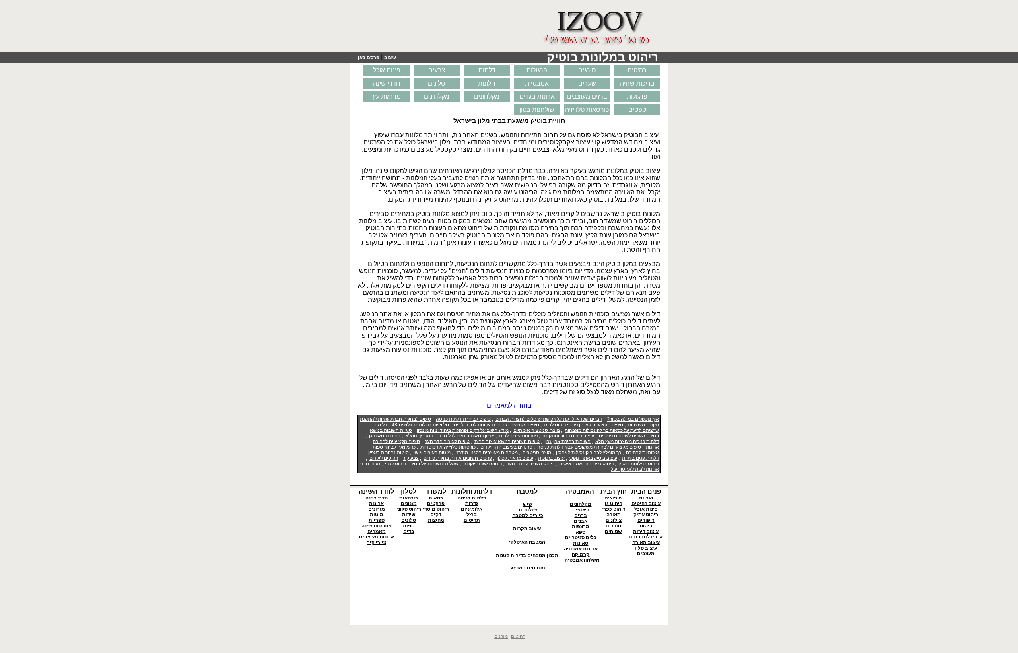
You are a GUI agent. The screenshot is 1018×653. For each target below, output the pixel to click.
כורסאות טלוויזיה (587, 109)
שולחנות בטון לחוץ (536, 110)
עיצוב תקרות (527, 528)
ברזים (580, 515)
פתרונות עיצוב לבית (518, 436)
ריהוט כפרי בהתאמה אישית (586, 463)
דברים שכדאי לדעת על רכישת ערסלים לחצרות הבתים (548, 419)
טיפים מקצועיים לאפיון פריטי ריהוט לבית (583, 425)
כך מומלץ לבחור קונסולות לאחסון (588, 452)
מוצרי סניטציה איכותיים (536, 430)
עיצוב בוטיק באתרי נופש (593, 458)
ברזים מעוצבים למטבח (587, 97)
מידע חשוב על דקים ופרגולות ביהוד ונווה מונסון (463, 430)
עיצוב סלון (646, 548)
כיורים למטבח (527, 515)
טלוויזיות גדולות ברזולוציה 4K (420, 425)
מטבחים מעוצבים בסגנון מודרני (486, 452)
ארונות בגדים (537, 96)
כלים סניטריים (580, 537)
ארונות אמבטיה (581, 549)
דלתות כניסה (472, 498)
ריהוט (646, 526)
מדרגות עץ (387, 96)
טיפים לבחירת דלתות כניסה (463, 419)
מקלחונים (436, 96)
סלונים (436, 83)
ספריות (377, 520)
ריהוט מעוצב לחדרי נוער (530, 463)
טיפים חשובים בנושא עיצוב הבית (507, 441)
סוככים (613, 526)
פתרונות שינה (376, 526)
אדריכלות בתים (646, 537)
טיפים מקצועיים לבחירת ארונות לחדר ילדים (496, 425)
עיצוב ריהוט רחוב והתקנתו (568, 436)
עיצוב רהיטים (646, 503)
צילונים (614, 520)
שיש (527, 504)
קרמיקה (580, 554)
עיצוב (390, 57)
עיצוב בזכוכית (551, 458)
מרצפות (580, 526)
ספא (580, 532)
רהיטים (637, 70)
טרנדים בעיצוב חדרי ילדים (506, 447)
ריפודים (646, 520)
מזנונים (409, 503)
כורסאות (408, 498)
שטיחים (613, 531)
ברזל (471, 514)
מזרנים (501, 636)
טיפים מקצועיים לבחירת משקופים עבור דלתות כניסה (589, 447)
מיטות (376, 514)
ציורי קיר (376, 542)
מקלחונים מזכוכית (486, 97)
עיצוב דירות (646, 531)
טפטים (637, 109)
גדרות (471, 503)
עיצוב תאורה (646, 542)
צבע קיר (411, 458)
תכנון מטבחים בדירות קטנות (527, 555)
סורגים (587, 70)
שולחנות (528, 510)
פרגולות (536, 70)
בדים (408, 531)
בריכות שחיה (637, 83)
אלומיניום (471, 509)
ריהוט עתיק (645, 514)
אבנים (580, 521)
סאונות (580, 543)
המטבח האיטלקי (527, 542)
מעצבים (646, 553)
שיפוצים (613, 498)
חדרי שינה (386, 83)
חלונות (486, 83)
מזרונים (376, 509)
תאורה (613, 514)
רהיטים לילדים (383, 458)
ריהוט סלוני (408, 509)
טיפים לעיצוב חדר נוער (447, 441)
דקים (435, 514)
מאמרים (376, 531)
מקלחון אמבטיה (582, 560)
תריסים (472, 520)
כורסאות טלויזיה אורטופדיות (448, 447)
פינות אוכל (386, 70)
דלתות (486, 70)
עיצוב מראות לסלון (515, 458)
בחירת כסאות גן (384, 436)
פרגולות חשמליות (637, 97)
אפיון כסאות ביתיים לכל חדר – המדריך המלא (449, 436)
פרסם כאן (368, 57)
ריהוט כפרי (614, 509)
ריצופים (580, 510)
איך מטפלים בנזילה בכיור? (633, 419)
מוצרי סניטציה (537, 452)
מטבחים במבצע (527, 568)
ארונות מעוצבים (376, 537)
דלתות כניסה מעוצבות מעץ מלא (627, 441)
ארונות (376, 503)
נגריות (646, 498)
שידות (409, 514)
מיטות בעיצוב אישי (432, 452)
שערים (587, 83)
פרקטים (436, 503)
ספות (408, 526)
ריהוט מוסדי (436, 509)
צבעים (436, 70)
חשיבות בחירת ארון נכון (567, 441)
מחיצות (436, 520)
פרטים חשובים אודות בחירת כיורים (458, 458)
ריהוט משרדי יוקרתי (482, 463)
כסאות (436, 498)
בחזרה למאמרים (509, 405)
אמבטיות (537, 83)
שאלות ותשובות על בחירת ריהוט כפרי (421, 463)
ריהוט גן (613, 503)
